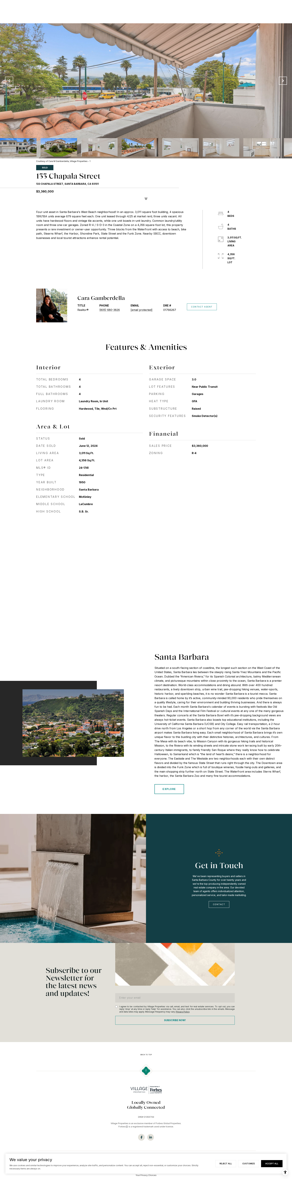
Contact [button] (219, 904)
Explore (169, 789)
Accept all (271, 1163)
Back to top (146, 1055)
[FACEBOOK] (141, 1137)
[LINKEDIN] (150, 1137)
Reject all (226, 1163)
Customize (248, 1163)
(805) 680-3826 (109, 310)
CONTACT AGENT (202, 306)
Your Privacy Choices (146, 1175)
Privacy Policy (182, 1011)
